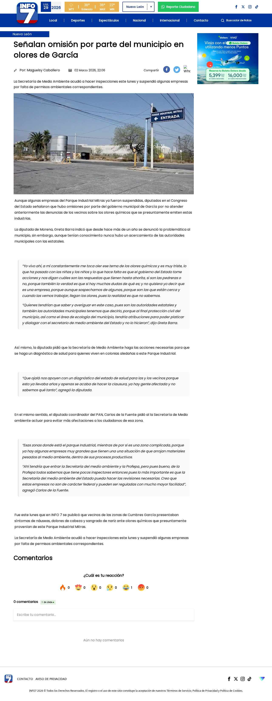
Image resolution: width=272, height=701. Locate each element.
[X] (236, 679)
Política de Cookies (231, 691)
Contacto (201, 20)
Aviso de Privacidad (51, 679)
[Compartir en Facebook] (166, 69)
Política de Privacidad (205, 691)
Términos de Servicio (179, 691)
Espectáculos (109, 20)
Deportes (78, 20)
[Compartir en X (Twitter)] (176, 69)
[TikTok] (249, 679)
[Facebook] (229, 679)
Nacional (139, 20)
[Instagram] (243, 679)
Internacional (170, 20)
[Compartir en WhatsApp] (187, 69)
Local (53, 20)
